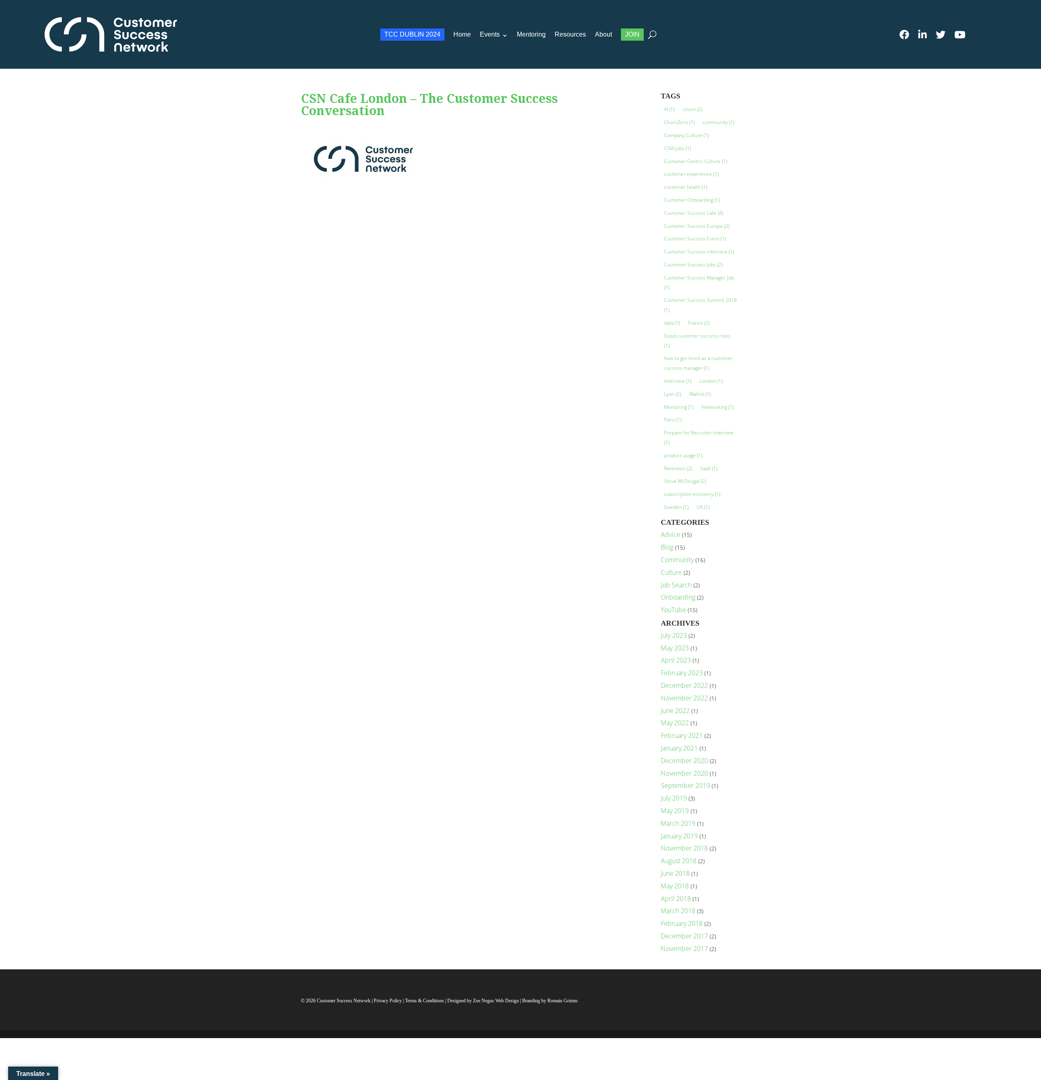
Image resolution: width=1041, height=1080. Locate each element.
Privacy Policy (388, 1001)
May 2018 (675, 885)
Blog (667, 547)
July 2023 (674, 635)
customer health (685, 186)
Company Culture (686, 135)
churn (692, 109)
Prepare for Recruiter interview (699, 437)
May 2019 (675, 810)
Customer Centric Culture (695, 161)
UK (703, 507)
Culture (671, 572)
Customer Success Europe (697, 226)
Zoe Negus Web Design (496, 1001)
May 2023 (675, 648)
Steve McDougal (685, 481)
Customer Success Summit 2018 (700, 305)
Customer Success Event (695, 238)
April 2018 (676, 898)
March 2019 (678, 823)
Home (462, 34)
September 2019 (685, 785)
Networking (717, 407)
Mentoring (531, 34)
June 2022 (675, 710)
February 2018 (682, 923)
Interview (677, 380)
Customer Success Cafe (693, 212)
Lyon (672, 394)
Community (677, 559)
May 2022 (675, 722)
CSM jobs (677, 148)
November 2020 (684, 773)
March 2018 (678, 910)
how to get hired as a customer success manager (698, 363)
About (603, 34)
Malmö (700, 394)
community (718, 122)
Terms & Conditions (424, 1001)
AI (669, 109)
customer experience (691, 173)
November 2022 (684, 698)
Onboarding (678, 597)
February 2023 (682, 672)
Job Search (676, 584)
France (699, 322)
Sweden (676, 507)
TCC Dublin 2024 (412, 34)
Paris (673, 419)
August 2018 (679, 860)
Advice (670, 534)
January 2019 (679, 835)
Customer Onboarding (692, 199)
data (672, 322)
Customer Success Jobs (693, 264)
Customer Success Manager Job (699, 282)
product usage (683, 455)
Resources (570, 34)
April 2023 (676, 660)
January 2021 (679, 748)
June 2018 (675, 873)
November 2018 (684, 848)
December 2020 (684, 760)
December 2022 (684, 685)
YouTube (673, 609)
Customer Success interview (699, 251)
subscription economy (692, 494)
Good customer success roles (697, 340)
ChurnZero (679, 122)
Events (490, 34)
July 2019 (674, 798)
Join (632, 34)
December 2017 (684, 936)
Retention (678, 468)
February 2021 (682, 735)
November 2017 (684, 948)
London (711, 380)
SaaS (708, 468)
